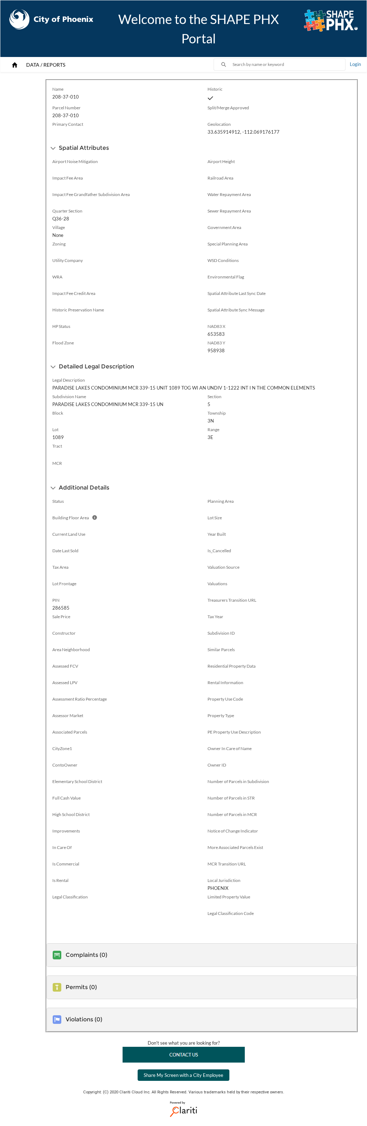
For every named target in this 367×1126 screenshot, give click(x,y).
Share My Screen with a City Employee (183, 1075)
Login (355, 64)
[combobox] (289, 64)
